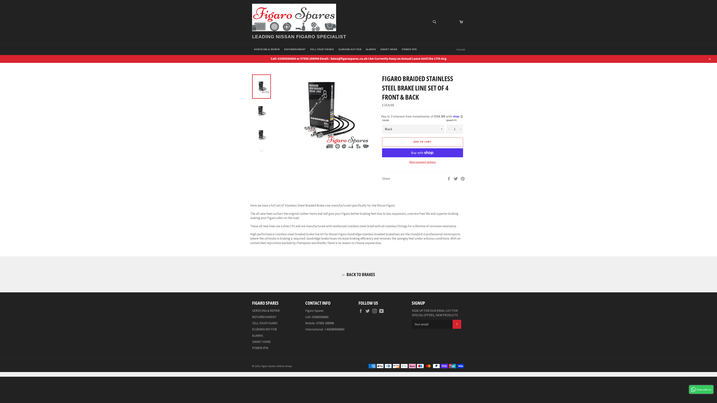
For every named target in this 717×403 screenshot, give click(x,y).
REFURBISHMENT (295, 49)
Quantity (451, 120)
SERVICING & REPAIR (267, 49)
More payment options (422, 162)
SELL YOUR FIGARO (322, 49)
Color (385, 120)
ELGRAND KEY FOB (350, 49)
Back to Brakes (360, 274)
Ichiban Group (284, 366)
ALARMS (371, 49)
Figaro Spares (268, 366)
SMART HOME (388, 49)
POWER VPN (409, 49)
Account (461, 49)
